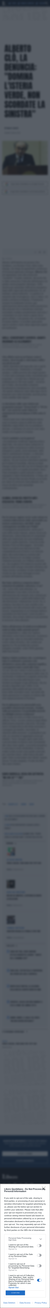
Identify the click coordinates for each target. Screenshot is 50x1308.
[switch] (39, 1245)
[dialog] (25, 1246)
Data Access (25, 1303)
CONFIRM (15, 1293)
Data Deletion (9, 1303)
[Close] (44, 1189)
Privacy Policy (41, 1303)
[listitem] (25, 1239)
